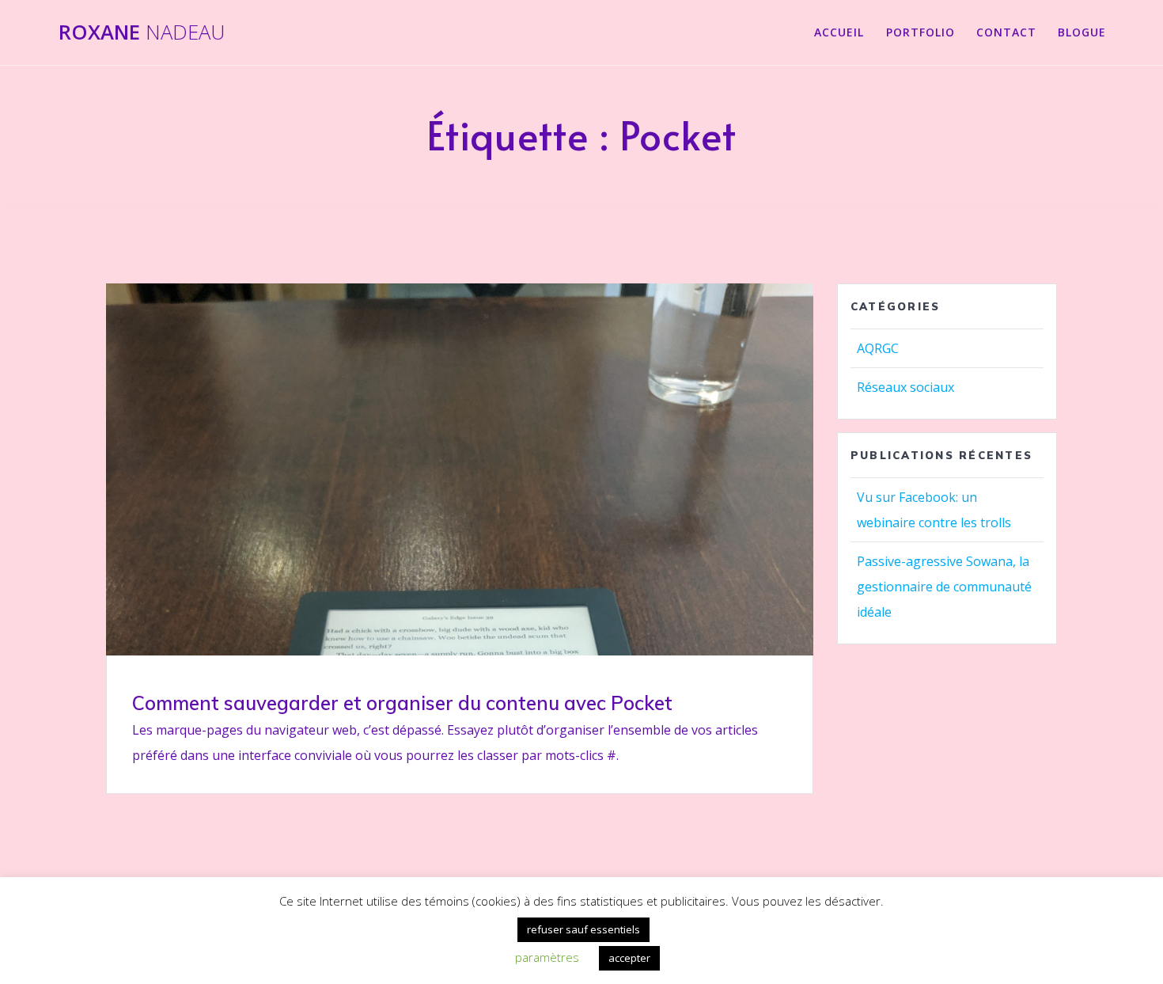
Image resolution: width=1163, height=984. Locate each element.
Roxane (142, 32)
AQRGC (878, 348)
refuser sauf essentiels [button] (583, 929)
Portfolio (920, 32)
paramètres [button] (547, 957)
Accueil (839, 32)
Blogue (1082, 32)
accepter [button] (629, 958)
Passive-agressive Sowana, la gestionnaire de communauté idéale (944, 587)
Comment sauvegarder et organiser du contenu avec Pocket (402, 703)
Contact (1006, 32)
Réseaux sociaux (905, 387)
